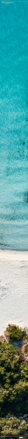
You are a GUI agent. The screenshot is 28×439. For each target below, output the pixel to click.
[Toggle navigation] (26, 3)
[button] (26, 0)
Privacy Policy (17, 437)
